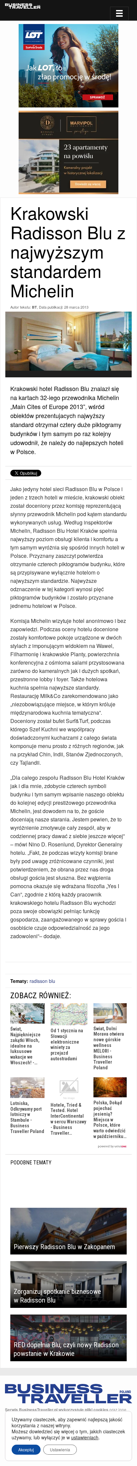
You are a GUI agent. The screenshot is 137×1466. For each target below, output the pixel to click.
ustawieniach (84, 1437)
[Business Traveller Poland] (23, 6)
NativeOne (68, 1146)
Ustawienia (60, 1449)
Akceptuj (26, 1449)
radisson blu (42, 981)
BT (34, 307)
